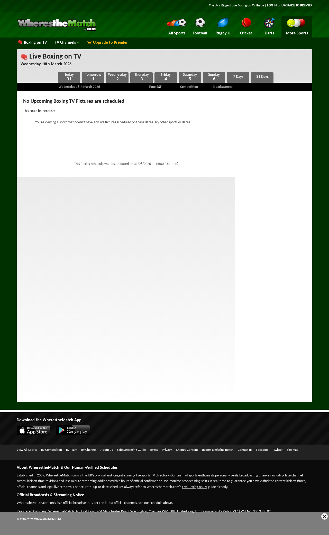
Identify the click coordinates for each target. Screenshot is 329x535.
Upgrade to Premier (110, 43)
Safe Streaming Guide (131, 450)
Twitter (278, 450)
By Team (71, 450)
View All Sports (27, 450)
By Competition (51, 450)
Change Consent (187, 450)
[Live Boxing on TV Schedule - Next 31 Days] (262, 77)
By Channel (88, 450)
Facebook (262, 450)
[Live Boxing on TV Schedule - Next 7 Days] (238, 77)
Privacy (167, 450)
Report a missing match (218, 450)
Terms (154, 450)
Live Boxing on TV (54, 56)
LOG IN (272, 5)
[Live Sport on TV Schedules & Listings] (57, 30)
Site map (292, 450)
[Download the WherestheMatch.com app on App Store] (36, 434)
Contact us (245, 450)
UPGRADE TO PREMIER (296, 5)
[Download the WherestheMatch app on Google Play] (75, 434)
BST (159, 87)
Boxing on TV (35, 43)
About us (106, 450)
